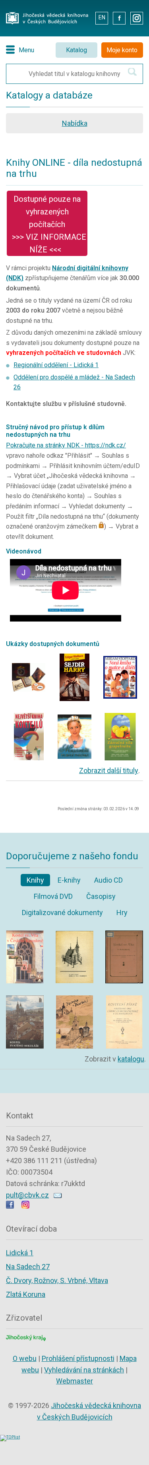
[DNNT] (29, 656)
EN (102, 17)
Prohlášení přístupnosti (78, 1358)
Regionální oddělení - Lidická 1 (56, 365)
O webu (25, 1358)
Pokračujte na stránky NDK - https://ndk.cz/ (66, 445)
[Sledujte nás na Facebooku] (10, 1206)
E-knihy (69, 880)
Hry (122, 912)
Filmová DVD (53, 896)
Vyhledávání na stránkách (84, 1370)
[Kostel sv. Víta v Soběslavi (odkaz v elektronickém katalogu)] (124, 933)
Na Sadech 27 (28, 1266)
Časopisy (101, 896)
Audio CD (108, 880)
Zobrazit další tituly (108, 770)
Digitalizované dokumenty (62, 912)
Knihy (35, 880)
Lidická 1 (19, 1253)
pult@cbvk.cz (27, 1195)
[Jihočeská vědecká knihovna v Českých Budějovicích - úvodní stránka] (47, 14)
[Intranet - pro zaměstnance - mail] (83, 18)
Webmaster (74, 1381)
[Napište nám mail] (58, 1195)
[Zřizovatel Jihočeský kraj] (26, 1337)
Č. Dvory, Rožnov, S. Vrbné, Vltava (57, 1280)
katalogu (131, 1059)
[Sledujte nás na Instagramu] (25, 1206)
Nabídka (74, 123)
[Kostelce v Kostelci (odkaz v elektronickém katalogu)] (74, 997)
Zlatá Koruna (25, 1294)
